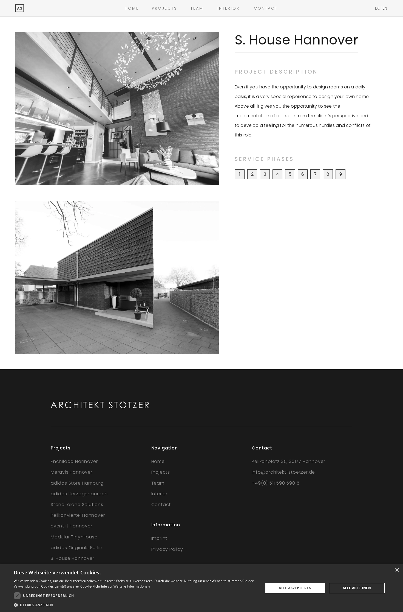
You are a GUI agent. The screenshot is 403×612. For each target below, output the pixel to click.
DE (377, 8)
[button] (135, 605)
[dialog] (201, 588)
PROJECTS (164, 8)
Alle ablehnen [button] (357, 588)
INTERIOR (228, 8)
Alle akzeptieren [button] (295, 588)
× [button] (397, 570)
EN (385, 8)
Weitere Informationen (131, 586)
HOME (132, 8)
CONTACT (266, 8)
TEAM (197, 8)
